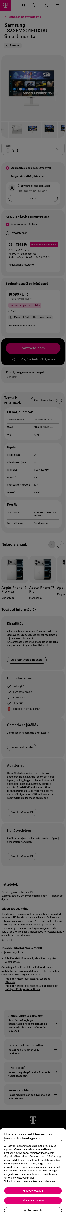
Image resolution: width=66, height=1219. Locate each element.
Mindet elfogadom (33, 1190)
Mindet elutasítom (33, 1200)
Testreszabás (35, 1210)
